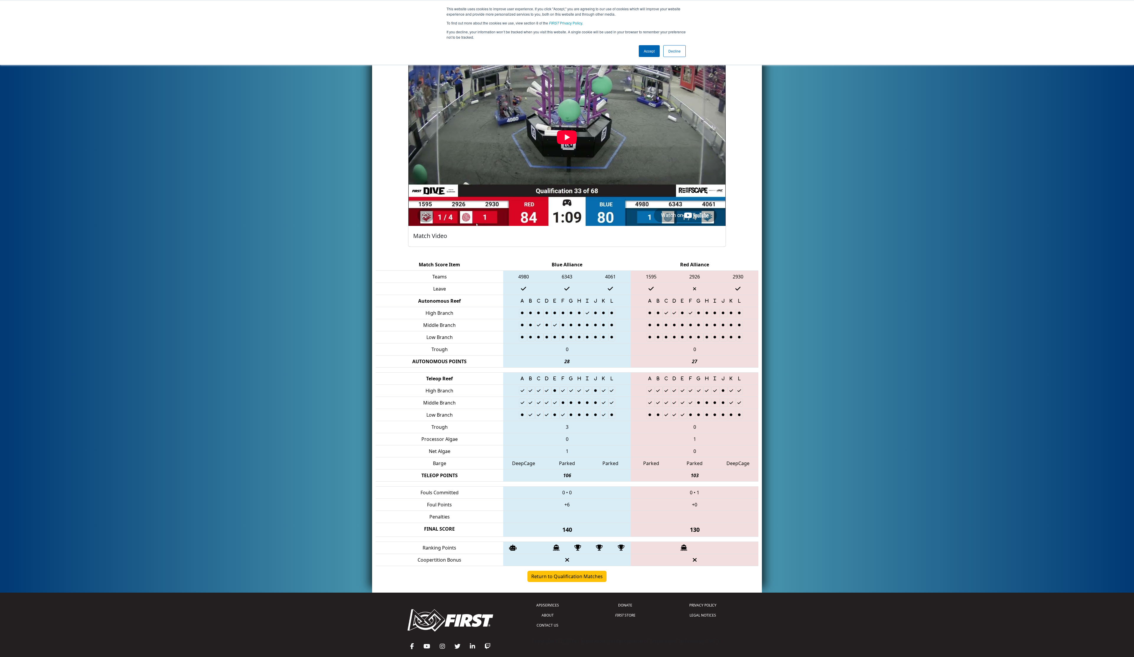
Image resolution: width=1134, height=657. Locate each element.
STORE (625, 615)
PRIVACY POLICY (702, 605)
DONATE (625, 605)
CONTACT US (547, 625)
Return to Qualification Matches (567, 576)
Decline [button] (674, 50)
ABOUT (548, 615)
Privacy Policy (565, 22)
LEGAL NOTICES (703, 615)
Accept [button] (649, 50)
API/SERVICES (547, 605)
